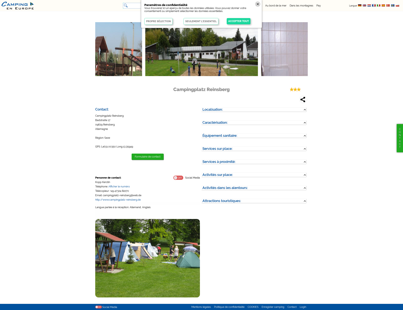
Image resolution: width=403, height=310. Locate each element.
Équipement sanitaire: (219, 136)
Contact (292, 306)
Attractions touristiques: (221, 201)
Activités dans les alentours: (225, 188)
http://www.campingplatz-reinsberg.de (118, 199)
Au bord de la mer (276, 5)
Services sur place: (217, 149)
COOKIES (253, 306)
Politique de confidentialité (229, 306)
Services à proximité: (219, 162)
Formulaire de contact (147, 156)
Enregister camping (273, 306)
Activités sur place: (217, 175)
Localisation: (212, 109)
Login (303, 306)
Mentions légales (201, 306)
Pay (318, 5)
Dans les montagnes (301, 5)
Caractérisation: (215, 123)
